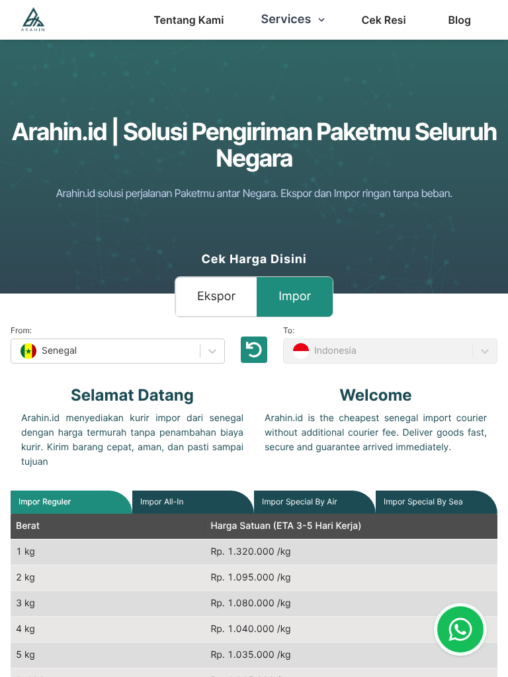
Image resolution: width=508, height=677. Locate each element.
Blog (459, 19)
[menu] (188, 20)
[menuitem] (188, 20)
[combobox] (19, 351)
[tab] (45, 502)
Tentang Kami (188, 19)
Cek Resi (383, 19)
